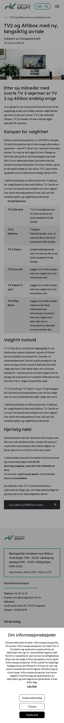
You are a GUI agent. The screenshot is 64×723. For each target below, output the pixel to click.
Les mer (32, 686)
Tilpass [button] (32, 706)
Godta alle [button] (32, 714)
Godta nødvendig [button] (32, 697)
